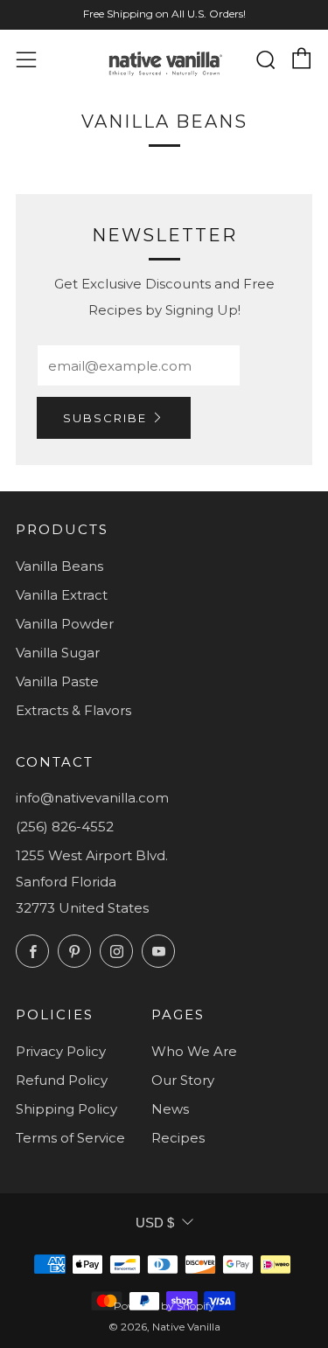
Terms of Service (70, 1137)
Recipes (178, 1137)
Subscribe (105, 418)
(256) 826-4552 (65, 826)
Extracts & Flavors (73, 710)
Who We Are (194, 1051)
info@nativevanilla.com (92, 797)
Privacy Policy (61, 1051)
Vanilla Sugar (58, 652)
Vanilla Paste (57, 681)
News (170, 1109)
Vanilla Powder (65, 623)
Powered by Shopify (164, 1305)
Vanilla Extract (62, 595)
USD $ (155, 1222)
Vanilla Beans (59, 566)
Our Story (182, 1080)
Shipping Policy (66, 1109)
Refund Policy (62, 1080)
